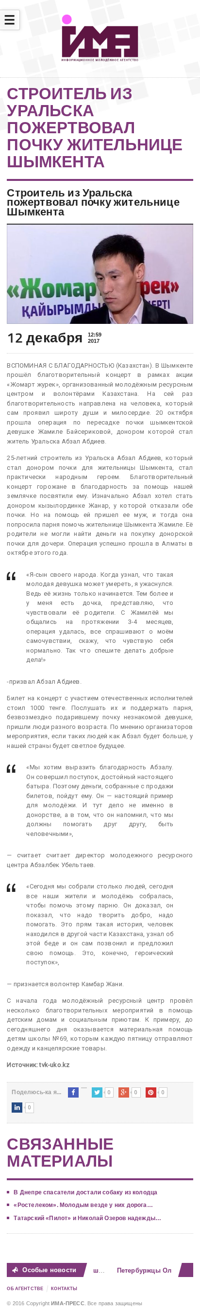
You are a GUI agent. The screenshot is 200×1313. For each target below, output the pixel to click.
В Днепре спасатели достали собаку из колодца (85, 1192)
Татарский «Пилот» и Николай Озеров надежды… (87, 1218)
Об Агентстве (25, 1288)
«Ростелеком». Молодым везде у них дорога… (83, 1205)
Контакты (64, 1288)
